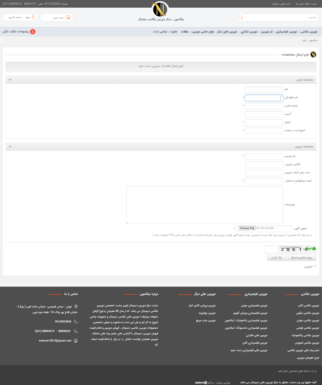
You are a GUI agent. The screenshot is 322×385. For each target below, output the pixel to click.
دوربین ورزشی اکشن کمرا (202, 305)
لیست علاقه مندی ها (306, 4)
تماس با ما (160, 31)
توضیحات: (289, 205)
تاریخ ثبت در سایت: (294, 130)
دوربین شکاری (249, 31)
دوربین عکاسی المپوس (307, 343)
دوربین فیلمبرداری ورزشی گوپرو (250, 313)
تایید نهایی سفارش (281, 4)
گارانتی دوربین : (292, 164)
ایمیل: (287, 122)
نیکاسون (313, 40)
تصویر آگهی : (300, 228)
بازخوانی (314, 248)
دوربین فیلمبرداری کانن (254, 343)
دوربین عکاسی (309, 31)
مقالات (184, 31)
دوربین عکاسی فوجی (307, 328)
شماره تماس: (291, 106)
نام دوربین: (289, 156)
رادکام (211, 383)
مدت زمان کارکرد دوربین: (297, 172)
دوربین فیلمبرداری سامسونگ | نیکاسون (246, 328)
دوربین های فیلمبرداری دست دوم (249, 350)
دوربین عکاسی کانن (308, 305)
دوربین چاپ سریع (206, 320)
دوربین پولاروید (207, 313)
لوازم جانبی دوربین (203, 31)
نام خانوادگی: (291, 97)
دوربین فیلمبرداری (286, 31)
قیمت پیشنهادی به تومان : (297, 181)
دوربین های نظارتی (256, 335)
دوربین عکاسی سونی (307, 320)
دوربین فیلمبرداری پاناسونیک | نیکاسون (246, 320)
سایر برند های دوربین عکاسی (303, 350)
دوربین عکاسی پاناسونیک (305, 335)
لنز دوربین (266, 31)
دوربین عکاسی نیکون (307, 313)
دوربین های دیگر (227, 31)
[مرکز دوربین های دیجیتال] (161, 11)
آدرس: (287, 114)
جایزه (174, 31)
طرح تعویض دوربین (308, 358)
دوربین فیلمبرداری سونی (254, 305)
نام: (286, 89)
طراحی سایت (223, 383)
